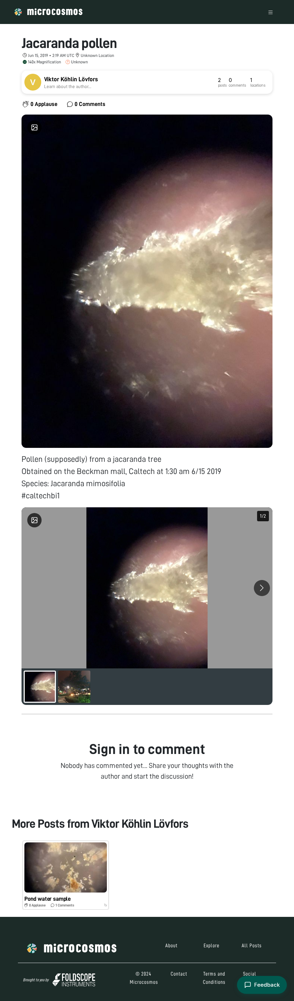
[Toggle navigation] (270, 12)
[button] (66, 875)
